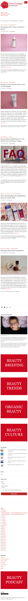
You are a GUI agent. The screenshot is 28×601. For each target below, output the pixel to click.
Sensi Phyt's (22, 126)
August (4, 511)
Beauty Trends (4, 12)
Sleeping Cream (8, 238)
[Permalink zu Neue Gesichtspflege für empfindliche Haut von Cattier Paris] (14, 220)
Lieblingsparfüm (8, 182)
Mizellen (9, 237)
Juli (3, 516)
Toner (5, 72)
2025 (3, 526)
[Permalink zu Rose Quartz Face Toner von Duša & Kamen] (14, 51)
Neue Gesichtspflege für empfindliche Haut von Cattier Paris (13, 197)
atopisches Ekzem (4, 125)
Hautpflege (24, 125)
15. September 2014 (4, 252)
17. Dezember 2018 (4, 143)
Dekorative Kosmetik (5, 248)
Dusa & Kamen (3, 69)
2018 (4, 537)
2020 (4, 534)
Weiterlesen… (8, 67)
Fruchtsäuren (10, 181)
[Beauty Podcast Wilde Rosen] (14, 589)
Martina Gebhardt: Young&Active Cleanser (16, 464)
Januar (4, 525)
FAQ (25, 180)
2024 (3, 528)
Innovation (3, 237)
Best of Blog (3, 562)
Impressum (3, 557)
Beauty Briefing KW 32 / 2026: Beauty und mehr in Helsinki (13, 514)
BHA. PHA (22, 180)
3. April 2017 (3, 200)
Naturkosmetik (12, 82)
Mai (3, 519)
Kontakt (2, 568)
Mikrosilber (8, 126)
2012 (4, 547)
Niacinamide (13, 70)
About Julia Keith (4, 560)
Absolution (8, 180)
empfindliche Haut (7, 235)
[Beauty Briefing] (14, 372)
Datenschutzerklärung (15, 490)
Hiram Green (22, 181)
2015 (4, 542)
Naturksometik (12, 291)
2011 (4, 548)
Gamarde (14, 125)
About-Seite (22, 345)
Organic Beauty (4, 15)
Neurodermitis (13, 126)
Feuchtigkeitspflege (4, 181)
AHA (12, 180)
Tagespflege (13, 238)
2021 (3, 533)
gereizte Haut (19, 125)
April (4, 520)
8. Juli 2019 (3, 88)
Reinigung (24, 237)
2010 (3, 550)
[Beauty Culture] (14, 441)
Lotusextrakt (8, 70)
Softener (2, 72)
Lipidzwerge (3, 126)
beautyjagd (13, 31)
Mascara (16, 182)
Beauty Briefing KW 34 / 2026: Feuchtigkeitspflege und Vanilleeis (14, 512)
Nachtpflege (13, 237)
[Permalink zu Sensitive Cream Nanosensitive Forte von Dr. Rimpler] (14, 108)
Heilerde (23, 235)
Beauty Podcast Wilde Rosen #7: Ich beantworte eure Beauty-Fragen (12, 140)
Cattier (2, 235)
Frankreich (13, 235)
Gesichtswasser (21, 69)
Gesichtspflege (14, 69)
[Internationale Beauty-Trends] (14, 395)
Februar (4, 523)
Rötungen (23, 70)
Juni (3, 517)
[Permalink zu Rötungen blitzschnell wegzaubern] (14, 274)
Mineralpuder (7, 291)
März (4, 522)
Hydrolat (4, 70)
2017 (4, 539)
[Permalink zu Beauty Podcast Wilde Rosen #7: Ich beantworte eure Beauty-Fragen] (14, 163)
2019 (4, 536)
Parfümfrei (18, 70)
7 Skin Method (3, 180)
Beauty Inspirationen (5, 14)
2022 (3, 531)
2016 (4, 540)
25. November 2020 (4, 31)
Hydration (2, 182)
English (2, 566)
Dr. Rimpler (10, 125)
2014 (4, 544)
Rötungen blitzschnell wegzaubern (12, 250)
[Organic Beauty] (14, 418)
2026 (3, 509)
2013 (4, 545)
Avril (14, 180)
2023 (3, 530)
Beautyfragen (17, 180)
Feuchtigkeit (9, 69)
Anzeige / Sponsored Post (7, 193)
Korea (6, 237)
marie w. (13, 182)
